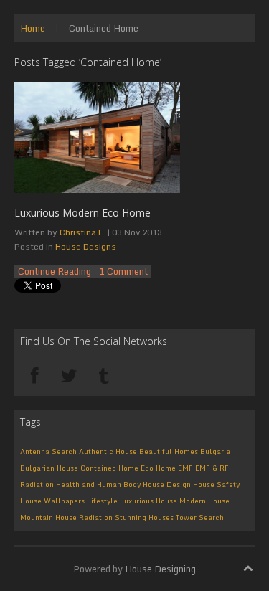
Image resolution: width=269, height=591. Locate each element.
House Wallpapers (52, 500)
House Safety (216, 484)
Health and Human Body (98, 484)
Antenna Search (48, 451)
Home (32, 28)
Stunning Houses (144, 517)
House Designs (85, 246)
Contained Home (109, 467)
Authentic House (108, 451)
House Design (167, 484)
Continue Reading (54, 271)
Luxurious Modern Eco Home (82, 212)
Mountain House (48, 517)
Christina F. (82, 232)
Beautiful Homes (168, 451)
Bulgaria (215, 451)
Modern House (204, 500)
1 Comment (123, 271)
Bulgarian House (49, 467)
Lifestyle (102, 500)
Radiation (96, 517)
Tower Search (200, 517)
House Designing (160, 569)
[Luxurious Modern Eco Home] (97, 136)
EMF (185, 467)
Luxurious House (148, 500)
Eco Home (158, 467)
